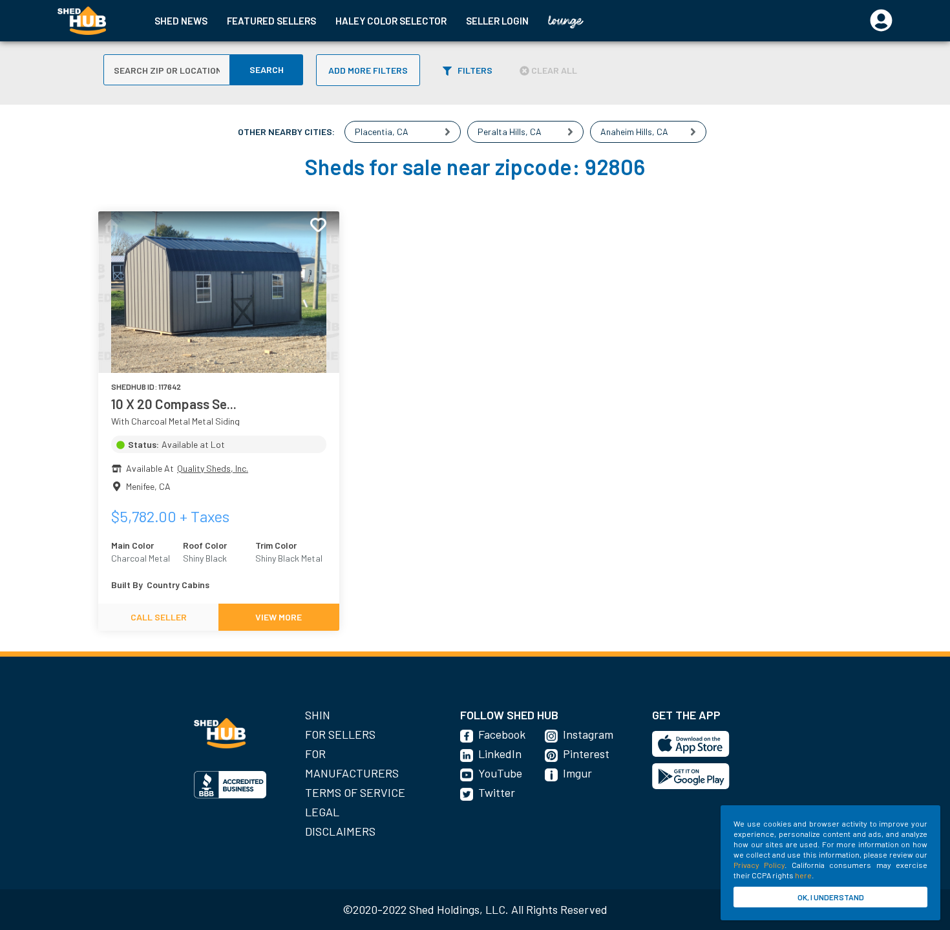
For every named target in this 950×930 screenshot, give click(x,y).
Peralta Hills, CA (510, 131)
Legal (322, 812)
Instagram (588, 734)
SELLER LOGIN (497, 20)
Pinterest (586, 753)
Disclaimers (340, 831)
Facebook (501, 734)
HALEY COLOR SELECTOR (391, 20)
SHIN (317, 715)
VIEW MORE (278, 616)
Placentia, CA (381, 131)
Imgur (577, 773)
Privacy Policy (759, 864)
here (803, 875)
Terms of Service (355, 792)
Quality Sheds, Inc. (212, 468)
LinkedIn (500, 753)
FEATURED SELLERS (271, 20)
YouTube (500, 773)
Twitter (496, 792)
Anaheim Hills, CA (634, 131)
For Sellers (340, 734)
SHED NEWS (180, 20)
